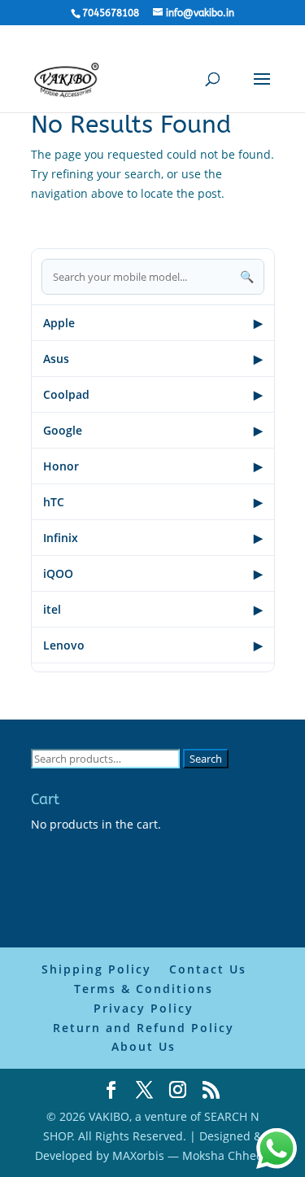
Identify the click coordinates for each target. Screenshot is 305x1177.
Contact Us (207, 969)
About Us (143, 1046)
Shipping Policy (96, 969)
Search (206, 758)
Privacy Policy (144, 1008)
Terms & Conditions (143, 988)
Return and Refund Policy (143, 1027)
